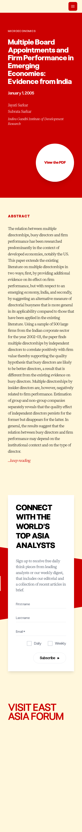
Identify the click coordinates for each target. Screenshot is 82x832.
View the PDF (55, 162)
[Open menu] (72, 6)
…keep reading (19, 460)
